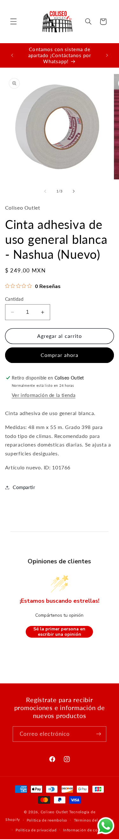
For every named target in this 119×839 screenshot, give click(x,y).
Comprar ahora (60, 355)
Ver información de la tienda (44, 395)
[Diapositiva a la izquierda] (45, 191)
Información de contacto (86, 830)
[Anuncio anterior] (12, 55)
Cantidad (14, 299)
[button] (13, 21)
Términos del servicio (94, 820)
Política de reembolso (47, 820)
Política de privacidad (36, 830)
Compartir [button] (24, 487)
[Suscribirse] (98, 734)
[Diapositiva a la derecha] (74, 191)
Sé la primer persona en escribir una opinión (59, 632)
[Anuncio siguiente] (107, 55)
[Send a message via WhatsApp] (106, 826)
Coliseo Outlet (54, 812)
